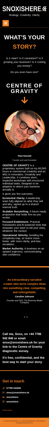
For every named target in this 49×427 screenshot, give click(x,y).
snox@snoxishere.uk (18, 342)
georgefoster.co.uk (24, 423)
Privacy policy (7, 410)
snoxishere (12, 397)
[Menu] (6, 23)
